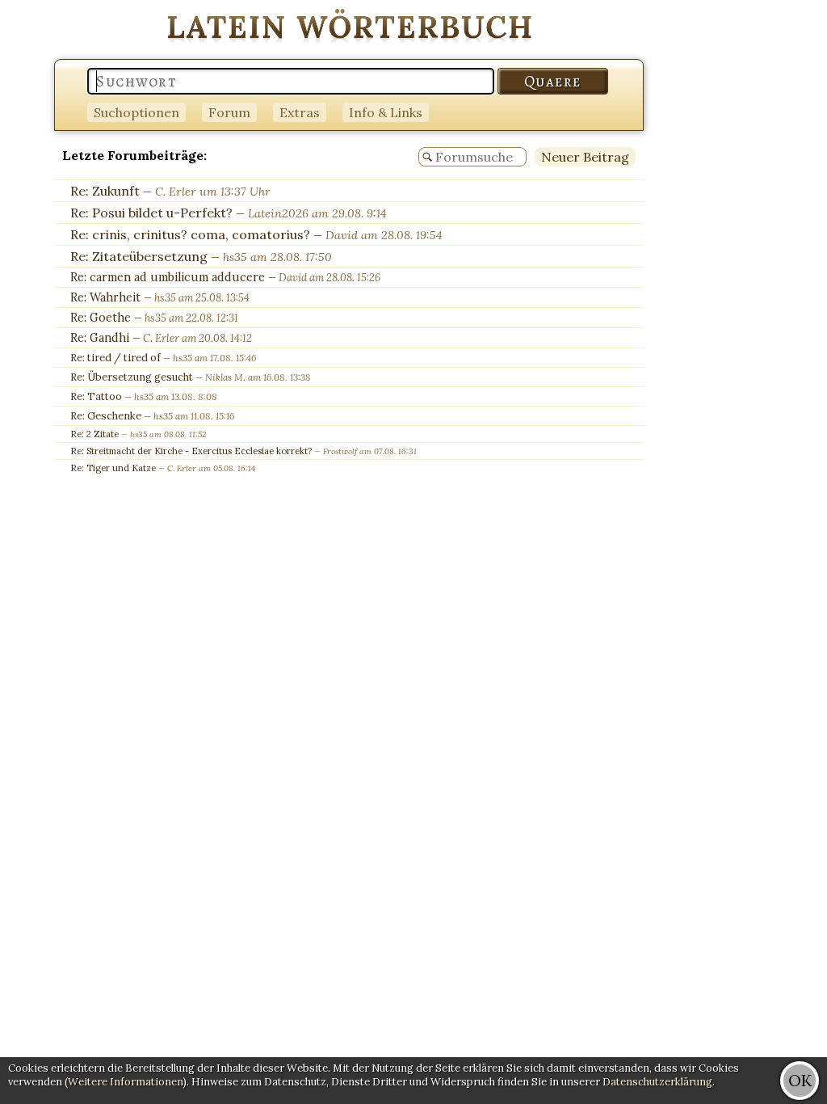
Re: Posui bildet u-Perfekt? (151, 212)
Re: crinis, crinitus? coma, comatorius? (190, 234)
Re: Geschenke (105, 416)
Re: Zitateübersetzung (139, 256)
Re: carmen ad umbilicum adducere (167, 277)
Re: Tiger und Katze (113, 468)
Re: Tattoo (96, 396)
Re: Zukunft (105, 191)
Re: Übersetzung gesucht (131, 377)
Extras (299, 112)
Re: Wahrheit (105, 297)
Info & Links (385, 112)
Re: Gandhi (99, 338)
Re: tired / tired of (115, 357)
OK (800, 1080)
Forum (229, 112)
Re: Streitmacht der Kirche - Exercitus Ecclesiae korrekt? (191, 451)
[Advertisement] (762, 242)
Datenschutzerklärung (657, 1082)
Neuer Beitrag (585, 157)
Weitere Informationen (125, 1082)
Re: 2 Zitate (94, 434)
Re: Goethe (100, 317)
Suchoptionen (136, 112)
